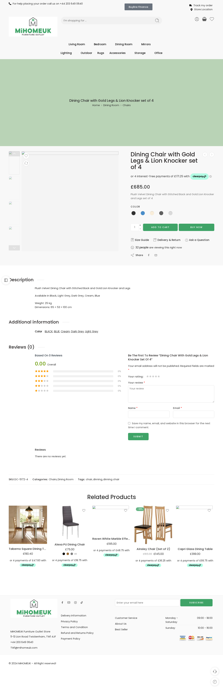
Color (135, 206)
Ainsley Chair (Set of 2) (153, 549)
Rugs (100, 53)
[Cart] (204, 19)
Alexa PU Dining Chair (70, 544)
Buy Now (196, 227)
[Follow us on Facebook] (62, 602)
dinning (97, 479)
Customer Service (126, 618)
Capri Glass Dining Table (195, 549)
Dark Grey (77, 331)
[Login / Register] (196, 19)
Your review (136, 382)
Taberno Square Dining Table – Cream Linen (28, 549)
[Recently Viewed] (215, 682)
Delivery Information (73, 615)
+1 (75, 553)
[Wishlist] (26, 156)
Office (158, 53)
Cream (65, 331)
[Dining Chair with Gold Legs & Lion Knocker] (204, 154)
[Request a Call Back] (215, 671)
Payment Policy (70, 638)
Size (53, 521)
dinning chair (111, 479)
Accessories (117, 53)
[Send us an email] (68, 602)
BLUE (57, 331)
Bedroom (100, 44)
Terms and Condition (74, 627)
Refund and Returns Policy (77, 633)
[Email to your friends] (155, 255)
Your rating (135, 376)
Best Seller (121, 629)
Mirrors (146, 44)
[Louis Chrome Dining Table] (211, 154)
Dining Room (123, 44)
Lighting (66, 53)
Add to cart (160, 227)
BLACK (49, 331)
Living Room (77, 44)
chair (89, 479)
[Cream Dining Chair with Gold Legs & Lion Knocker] (14, 163)
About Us (120, 623)
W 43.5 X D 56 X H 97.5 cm (62, 528)
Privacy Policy (69, 621)
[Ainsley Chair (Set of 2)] (153, 525)
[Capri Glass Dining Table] (195, 525)
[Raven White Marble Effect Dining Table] (111, 520)
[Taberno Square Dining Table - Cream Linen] (28, 525)
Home (96, 105)
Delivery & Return (168, 240)
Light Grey (91, 331)
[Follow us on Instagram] (75, 602)
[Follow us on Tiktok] (81, 602)
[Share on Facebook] (148, 255)
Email (177, 408)
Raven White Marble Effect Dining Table (111, 539)
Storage (139, 53)
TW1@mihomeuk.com (23, 647)
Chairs (127, 105)
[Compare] (26, 163)
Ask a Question (198, 240)
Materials (56, 536)
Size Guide (141, 240)
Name (132, 408)
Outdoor (86, 53)
